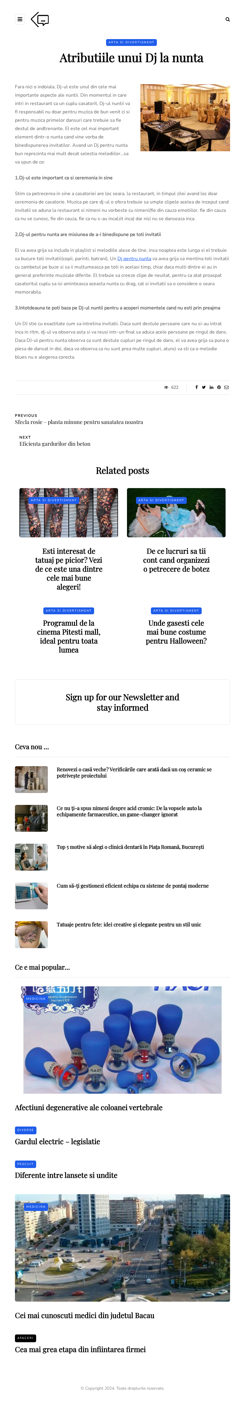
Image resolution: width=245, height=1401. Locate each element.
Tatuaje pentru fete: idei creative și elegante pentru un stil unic (129, 924)
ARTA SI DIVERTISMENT (131, 42)
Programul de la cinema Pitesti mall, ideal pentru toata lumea (68, 636)
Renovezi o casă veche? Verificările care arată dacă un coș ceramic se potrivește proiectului (134, 772)
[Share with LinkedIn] (211, 388)
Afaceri (25, 1338)
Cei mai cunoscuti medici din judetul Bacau (84, 1315)
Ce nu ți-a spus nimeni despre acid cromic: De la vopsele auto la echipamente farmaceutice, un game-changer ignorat (129, 811)
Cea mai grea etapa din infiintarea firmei (80, 1349)
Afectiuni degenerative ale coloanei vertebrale (89, 1107)
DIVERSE (25, 1130)
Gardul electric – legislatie (57, 1141)
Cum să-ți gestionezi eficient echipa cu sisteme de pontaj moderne (133, 885)
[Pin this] (219, 388)
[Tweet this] (204, 388)
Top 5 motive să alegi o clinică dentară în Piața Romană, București (130, 846)
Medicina (36, 999)
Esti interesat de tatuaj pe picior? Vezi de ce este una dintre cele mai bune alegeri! (68, 568)
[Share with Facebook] (196, 388)
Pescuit (25, 1164)
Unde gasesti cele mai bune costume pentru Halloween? (176, 631)
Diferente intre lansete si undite (66, 1175)
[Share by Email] (226, 388)
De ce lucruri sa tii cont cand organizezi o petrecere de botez (176, 559)
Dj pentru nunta (134, 258)
